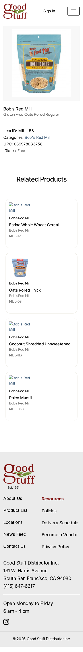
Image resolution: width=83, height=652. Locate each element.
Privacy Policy (55, 546)
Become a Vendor (60, 534)
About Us (12, 498)
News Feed (14, 534)
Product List (15, 510)
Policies (49, 510)
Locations (12, 522)
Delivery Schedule (60, 522)
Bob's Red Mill (37, 137)
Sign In (49, 11)
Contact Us (14, 546)
